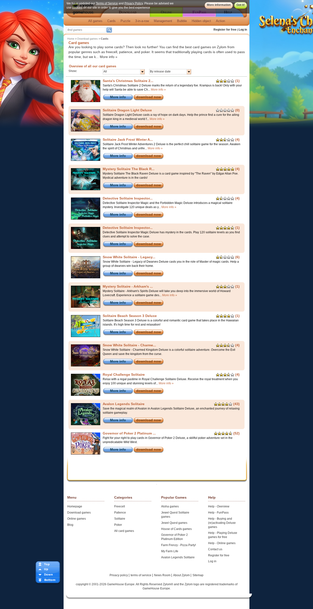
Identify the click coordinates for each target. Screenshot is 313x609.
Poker (118, 525)
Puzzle (125, 21)
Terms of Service (107, 3)
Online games (76, 518)
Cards (111, 21)
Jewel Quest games (174, 523)
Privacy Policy (133, 3)
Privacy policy (119, 575)
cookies (77, 7)
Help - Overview (218, 506)
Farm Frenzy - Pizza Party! (178, 545)
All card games (124, 531)
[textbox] (86, 30)
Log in (243, 29)
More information (219, 5)
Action (220, 21)
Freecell (119, 506)
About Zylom (181, 575)
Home (70, 38)
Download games (87, 38)
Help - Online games (221, 543)
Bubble (182, 21)
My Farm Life (169, 551)
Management (163, 21)
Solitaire (119, 518)
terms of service (141, 575)
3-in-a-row (142, 21)
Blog (70, 525)
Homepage (74, 506)
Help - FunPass (218, 512)
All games (95, 21)
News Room (162, 575)
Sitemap (197, 575)
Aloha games (170, 506)
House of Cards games (176, 529)
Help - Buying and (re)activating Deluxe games (222, 523)
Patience (120, 512)
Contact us (215, 549)
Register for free (224, 29)
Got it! (240, 5)
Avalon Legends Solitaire (178, 557)
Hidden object (201, 21)
